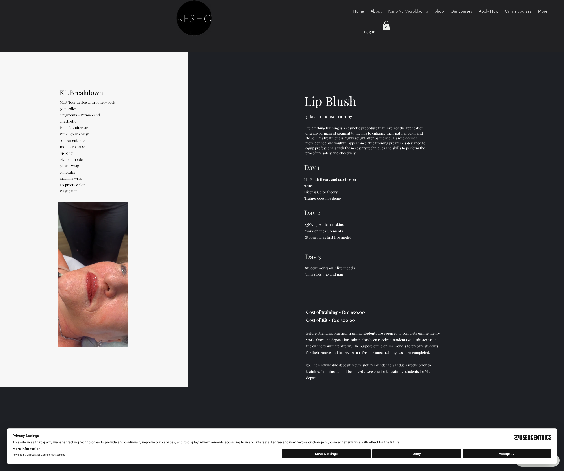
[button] (386, 25)
